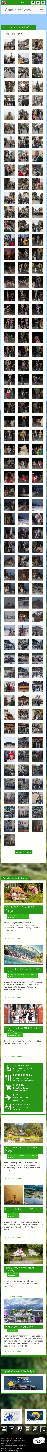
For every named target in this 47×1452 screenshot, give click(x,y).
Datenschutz (18, 1448)
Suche (22, 2)
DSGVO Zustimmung (9, 1451)
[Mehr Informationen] (23, 893)
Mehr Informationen (13, 938)
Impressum (6, 1448)
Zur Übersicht (24, 852)
